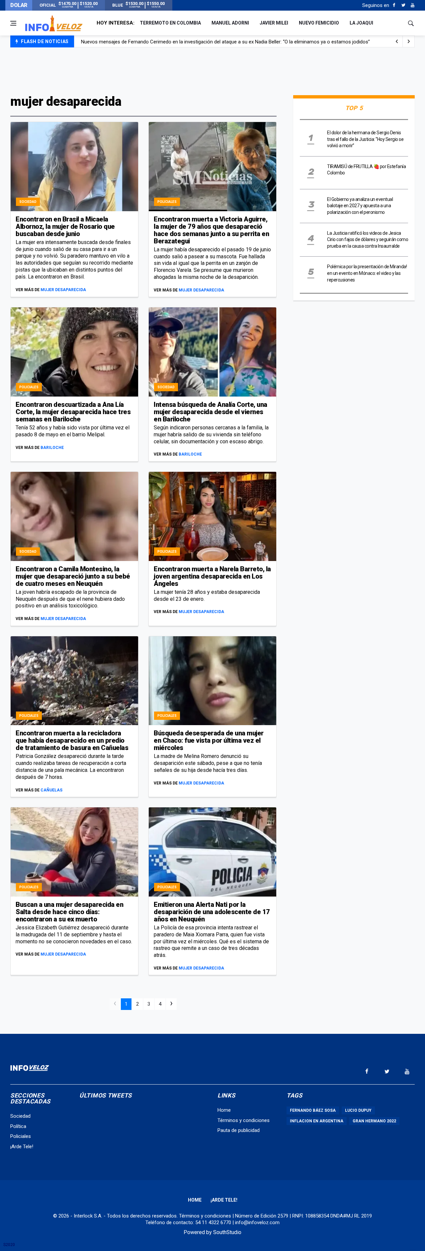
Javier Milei (274, 23)
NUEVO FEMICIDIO (319, 23)
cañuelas (51, 790)
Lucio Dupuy (358, 1110)
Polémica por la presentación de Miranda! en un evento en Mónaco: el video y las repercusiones (367, 273)
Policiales (167, 202)
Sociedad (28, 202)
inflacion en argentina (316, 1121)
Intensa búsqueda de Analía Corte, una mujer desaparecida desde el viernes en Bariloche (210, 412)
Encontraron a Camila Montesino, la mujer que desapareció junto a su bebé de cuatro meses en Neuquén (73, 576)
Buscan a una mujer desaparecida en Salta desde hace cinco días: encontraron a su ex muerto (69, 912)
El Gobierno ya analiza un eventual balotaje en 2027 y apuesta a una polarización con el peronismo (360, 206)
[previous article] (409, 41)
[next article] (397, 41)
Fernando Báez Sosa (313, 1110)
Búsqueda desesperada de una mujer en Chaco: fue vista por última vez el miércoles (209, 740)
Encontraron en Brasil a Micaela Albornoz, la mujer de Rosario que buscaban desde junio (65, 226)
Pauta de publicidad (238, 1130)
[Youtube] (412, 5)
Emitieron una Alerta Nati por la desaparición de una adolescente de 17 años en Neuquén (212, 912)
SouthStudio (227, 1232)
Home (224, 1110)
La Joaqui (361, 23)
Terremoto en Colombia (170, 23)
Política (18, 1126)
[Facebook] (394, 5)
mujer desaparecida (63, 289)
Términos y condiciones (243, 1120)
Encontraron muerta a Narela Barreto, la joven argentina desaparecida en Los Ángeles (212, 576)
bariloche (52, 447)
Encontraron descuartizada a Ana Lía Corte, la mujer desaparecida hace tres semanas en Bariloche (73, 412)
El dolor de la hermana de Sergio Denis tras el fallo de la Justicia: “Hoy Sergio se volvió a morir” (365, 139)
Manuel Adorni (230, 23)
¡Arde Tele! (21, 1147)
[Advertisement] (212, 70)
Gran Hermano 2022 (374, 1121)
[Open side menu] (13, 23)
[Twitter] (403, 5)
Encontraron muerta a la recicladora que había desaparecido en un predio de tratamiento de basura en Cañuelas (72, 740)
